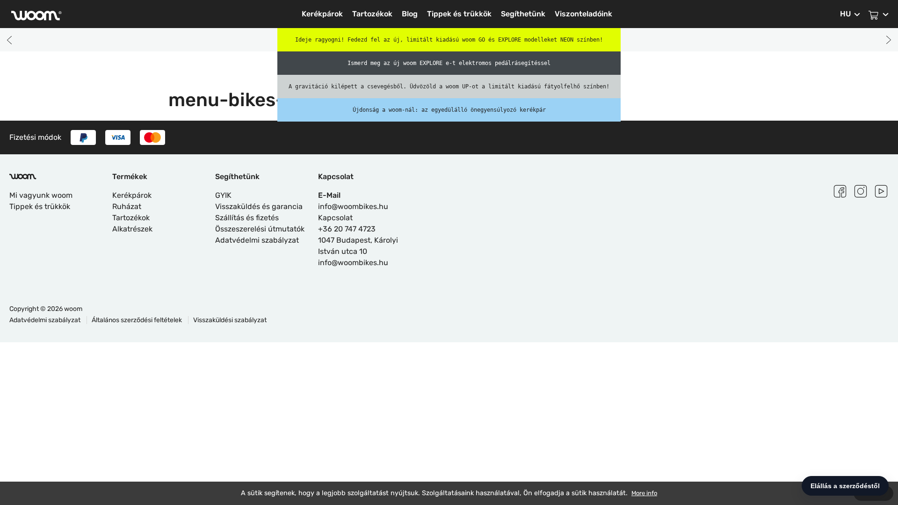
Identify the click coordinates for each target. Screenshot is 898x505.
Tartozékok (372, 13)
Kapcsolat (335, 217)
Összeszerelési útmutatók (259, 228)
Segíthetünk (523, 13)
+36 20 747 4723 (347, 228)
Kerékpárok (322, 13)
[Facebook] (840, 189)
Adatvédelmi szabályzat (257, 240)
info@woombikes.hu (353, 206)
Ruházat (126, 206)
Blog (410, 13)
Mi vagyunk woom (40, 195)
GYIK (223, 195)
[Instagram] (860, 189)
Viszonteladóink (583, 13)
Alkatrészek (132, 228)
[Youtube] (881, 189)
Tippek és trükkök (459, 13)
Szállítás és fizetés (247, 217)
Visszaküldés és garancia (259, 206)
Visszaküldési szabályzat (230, 320)
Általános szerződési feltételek (137, 320)
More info (644, 493)
